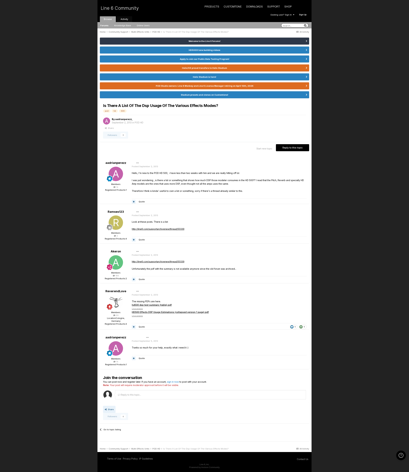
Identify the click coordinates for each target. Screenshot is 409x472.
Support (273, 6)
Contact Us (302, 459)
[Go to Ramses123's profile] (116, 222)
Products (211, 6)
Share (110, 128)
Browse (108, 19)
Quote (142, 201)
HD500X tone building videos (204, 50)
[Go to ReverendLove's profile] (116, 302)
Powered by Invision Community (204, 467)
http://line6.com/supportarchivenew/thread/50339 (158, 229)
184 (117, 275)
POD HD (139, 122)
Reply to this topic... (130, 394)
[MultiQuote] (134, 202)
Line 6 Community (120, 8)
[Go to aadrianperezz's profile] (106, 121)
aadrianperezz (123, 119)
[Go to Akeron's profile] (116, 262)
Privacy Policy (130, 458)
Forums (104, 25)
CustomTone (233, 6)
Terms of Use (114, 458)
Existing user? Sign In (282, 14)
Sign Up (303, 14)
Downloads (254, 6)
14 (117, 187)
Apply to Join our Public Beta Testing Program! (204, 59)
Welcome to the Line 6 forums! (204, 41)
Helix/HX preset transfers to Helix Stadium (204, 68)
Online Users (143, 25)
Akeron (116, 251)
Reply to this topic (292, 147)
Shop (288, 6)
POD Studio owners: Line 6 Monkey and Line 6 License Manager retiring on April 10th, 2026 (204, 86)
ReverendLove (115, 291)
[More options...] (137, 163)
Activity (124, 19)
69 (117, 315)
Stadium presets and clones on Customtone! (204, 95)
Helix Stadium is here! (204, 77)
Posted (145, 166)
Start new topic (264, 148)
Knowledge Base (122, 25)
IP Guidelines (146, 458)
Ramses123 (116, 211)
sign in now (173, 381)
